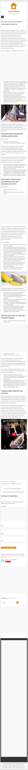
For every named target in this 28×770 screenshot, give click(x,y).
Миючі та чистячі (12, 767)
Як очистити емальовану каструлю (12, 488)
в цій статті (20, 87)
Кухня (10, 766)
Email (2, 533)
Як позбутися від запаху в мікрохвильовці (14, 491)
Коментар (4, 506)
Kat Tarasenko (6, 481)
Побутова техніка (7, 483)
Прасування (14, 766)
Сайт (2, 540)
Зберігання (18, 767)
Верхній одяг (19, 766)
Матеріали (6, 767)
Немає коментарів (17, 483)
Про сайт (22, 767)
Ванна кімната (5, 766)
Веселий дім (14, 11)
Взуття (24, 766)
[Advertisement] (14, 66)
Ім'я (2, 525)
